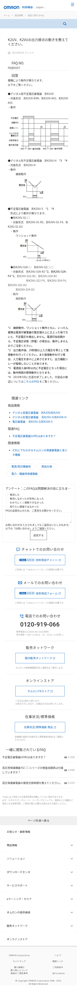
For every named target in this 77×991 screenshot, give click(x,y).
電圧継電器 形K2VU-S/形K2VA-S (32, 421)
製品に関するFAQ (36, 15)
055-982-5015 (37, 631)
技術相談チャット (47, 560)
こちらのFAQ (31, 381)
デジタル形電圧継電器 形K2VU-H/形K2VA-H (39, 417)
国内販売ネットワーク (38, 658)
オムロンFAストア (38, 691)
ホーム (7, 15)
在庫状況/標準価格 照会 (38, 727)
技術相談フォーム (47, 593)
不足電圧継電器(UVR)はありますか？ (34, 436)
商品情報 (19, 15)
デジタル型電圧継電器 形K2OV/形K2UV (36, 412)
